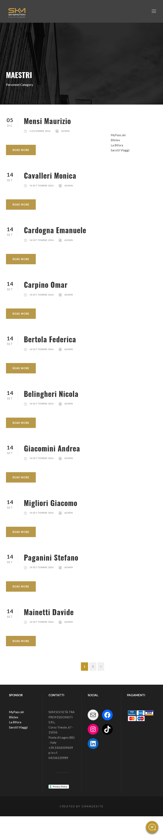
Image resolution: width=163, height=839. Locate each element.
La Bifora (117, 145)
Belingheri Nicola (51, 393)
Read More (21, 150)
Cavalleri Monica (50, 175)
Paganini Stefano (51, 557)
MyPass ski (118, 135)
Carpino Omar (46, 284)
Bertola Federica (50, 339)
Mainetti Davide (49, 611)
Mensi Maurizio (47, 120)
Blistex (115, 140)
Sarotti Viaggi (120, 150)
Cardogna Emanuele (55, 229)
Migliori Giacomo (50, 502)
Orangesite (93, 806)
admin (65, 131)
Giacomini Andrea (52, 448)
